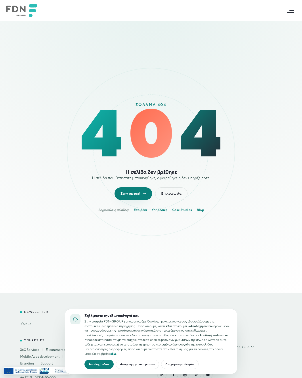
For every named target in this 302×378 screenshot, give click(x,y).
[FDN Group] (23, 10)
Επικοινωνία (171, 193)
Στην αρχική (133, 193)
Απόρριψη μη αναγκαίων (137, 364)
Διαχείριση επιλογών (179, 364)
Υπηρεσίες (159, 210)
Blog (200, 210)
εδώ (113, 354)
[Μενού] (290, 10)
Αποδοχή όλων (99, 364)
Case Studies (182, 210)
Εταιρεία (140, 210)
